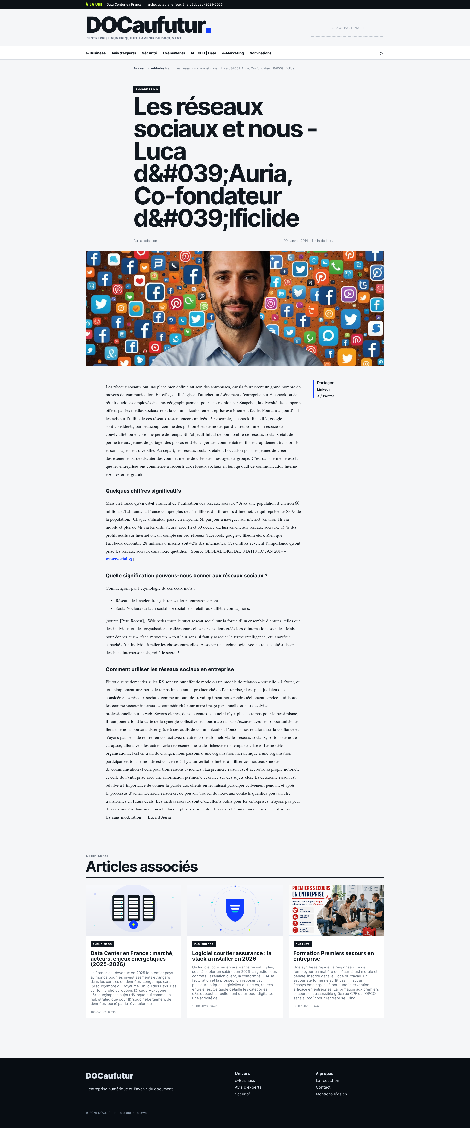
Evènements (174, 53)
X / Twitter (325, 396)
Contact (323, 1087)
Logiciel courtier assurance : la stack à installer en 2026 (231, 956)
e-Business (96, 53)
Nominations (260, 53)
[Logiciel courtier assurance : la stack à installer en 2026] (235, 910)
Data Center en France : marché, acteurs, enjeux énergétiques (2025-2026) (165, 4)
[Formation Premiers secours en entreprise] (336, 910)
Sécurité (149, 53)
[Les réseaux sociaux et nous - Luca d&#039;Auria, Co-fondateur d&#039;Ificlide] (235, 308)
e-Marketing (233, 53)
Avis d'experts (123, 53)
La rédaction (327, 1080)
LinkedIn (324, 389)
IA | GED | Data (203, 53)
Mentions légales (331, 1094)
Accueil (139, 68)
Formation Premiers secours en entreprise (334, 956)
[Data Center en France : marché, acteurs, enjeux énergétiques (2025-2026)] (133, 910)
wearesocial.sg (119, 559)
